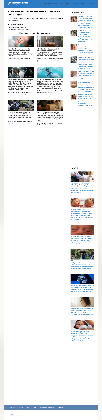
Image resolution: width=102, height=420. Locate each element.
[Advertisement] (82, 137)
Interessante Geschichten (78, 3)
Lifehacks (90, 3)
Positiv (61, 3)
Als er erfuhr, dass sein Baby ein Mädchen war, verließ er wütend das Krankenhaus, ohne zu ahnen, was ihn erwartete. (86, 75)
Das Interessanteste (18, 2)
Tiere (67, 3)
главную (21, 29)
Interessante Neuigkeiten (50, 3)
